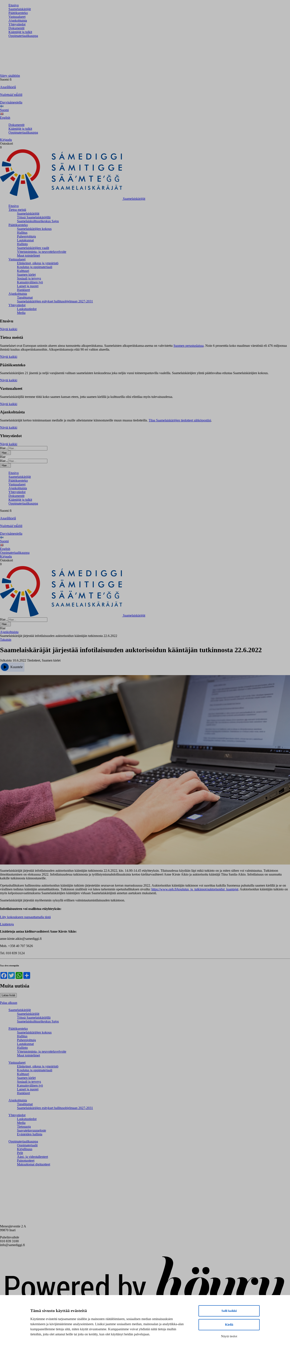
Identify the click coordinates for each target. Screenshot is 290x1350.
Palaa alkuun (8, 1002)
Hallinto (22, 244)
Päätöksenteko (18, 13)
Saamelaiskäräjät (19, 9)
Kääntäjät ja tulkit (20, 32)
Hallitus (22, 232)
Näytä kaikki (8, 329)
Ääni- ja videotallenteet (32, 1156)
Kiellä (229, 1324)
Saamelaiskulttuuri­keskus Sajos (38, 221)
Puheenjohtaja (26, 236)
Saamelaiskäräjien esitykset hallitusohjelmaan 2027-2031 (55, 301)
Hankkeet (23, 290)
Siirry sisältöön (10, 75)
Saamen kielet (26, 274)
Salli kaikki (229, 1310)
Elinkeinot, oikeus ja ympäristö (37, 263)
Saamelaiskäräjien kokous (34, 229)
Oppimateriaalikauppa (23, 36)
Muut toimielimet (28, 255)
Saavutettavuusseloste (31, 1130)
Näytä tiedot (229, 1336)
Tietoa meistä (17, 209)
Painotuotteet (25, 1160)
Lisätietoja (7, 924)
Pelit (20, 1153)
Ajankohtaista (17, 20)
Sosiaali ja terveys (29, 278)
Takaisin (5, 639)
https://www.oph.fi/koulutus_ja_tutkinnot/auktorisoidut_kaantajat (194, 889)
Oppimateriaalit (27, 1145)
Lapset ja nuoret (27, 286)
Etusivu (13, 5)
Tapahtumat (25, 297)
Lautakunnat (25, 240)
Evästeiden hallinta (29, 1134)
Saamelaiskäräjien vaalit (33, 248)
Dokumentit (16, 28)
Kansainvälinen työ (30, 282)
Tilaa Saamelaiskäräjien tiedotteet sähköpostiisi (180, 420)
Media (21, 313)
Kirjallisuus (24, 1149)
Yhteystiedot (16, 24)
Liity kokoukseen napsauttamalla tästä (25, 917)
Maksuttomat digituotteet (33, 1164)
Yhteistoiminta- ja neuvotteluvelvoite (41, 251)
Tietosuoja (24, 1126)
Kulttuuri (23, 271)
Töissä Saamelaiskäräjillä (34, 217)
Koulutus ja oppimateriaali (34, 267)
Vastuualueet (16, 16)
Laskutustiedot (27, 309)
